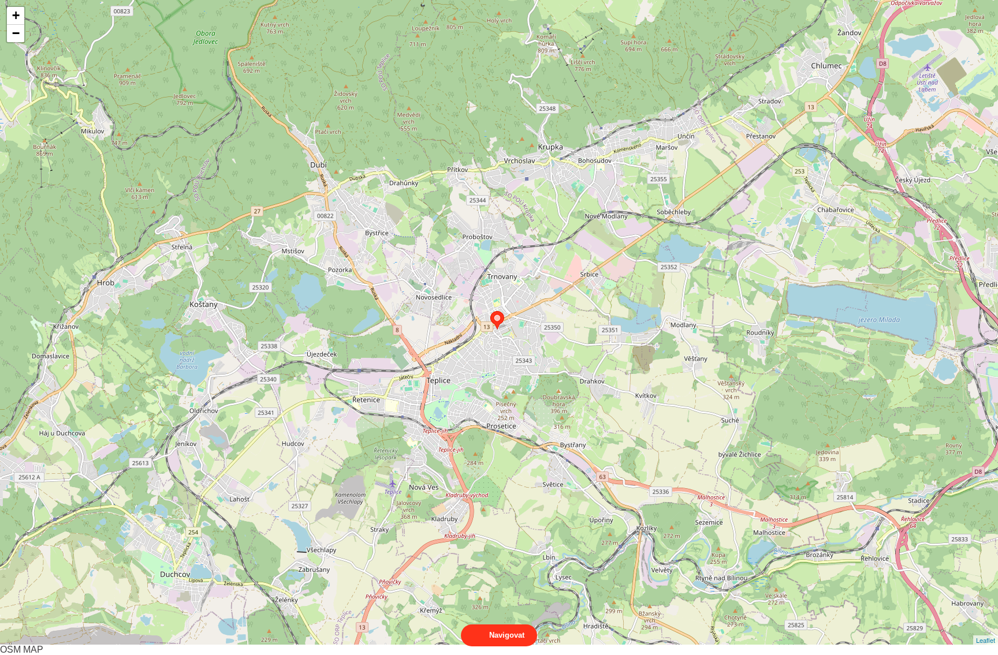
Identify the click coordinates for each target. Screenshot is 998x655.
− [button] (16, 33)
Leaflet (985, 640)
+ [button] (16, 15)
